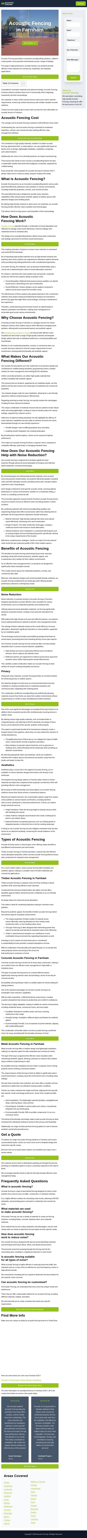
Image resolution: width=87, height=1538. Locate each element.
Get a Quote (28, 43)
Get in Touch (30, 704)
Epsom (33, 1499)
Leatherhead (35, 1488)
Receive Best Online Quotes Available (30, 1309)
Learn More (30, 471)
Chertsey (7, 1510)
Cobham (7, 1520)
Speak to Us (30, 589)
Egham (6, 1517)
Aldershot (4, 1380)
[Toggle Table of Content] (22, 83)
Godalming (37, 1380)
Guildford (7, 1496)
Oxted (33, 1523)
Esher (33, 1492)
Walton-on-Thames (38, 1482)
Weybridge (8, 1513)
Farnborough (14, 1380)
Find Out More (30, 244)
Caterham (34, 1519)
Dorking (34, 1485)
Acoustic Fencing (7, 226)
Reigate (34, 1506)
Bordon (29, 1380)
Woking (7, 1503)
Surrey (6, 1500)
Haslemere (8, 1493)
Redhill (33, 1512)
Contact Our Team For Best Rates (30, 138)
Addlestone (8, 1506)
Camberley (8, 1489)
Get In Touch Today (30, 77)
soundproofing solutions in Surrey (17, 333)
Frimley (22, 1380)
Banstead (34, 1509)
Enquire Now (30, 1158)
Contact (81, 3)
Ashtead (34, 1495)
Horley (33, 1516)
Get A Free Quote (30, 1466)
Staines (7, 1523)
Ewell (33, 1502)
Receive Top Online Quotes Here (30, 1385)
